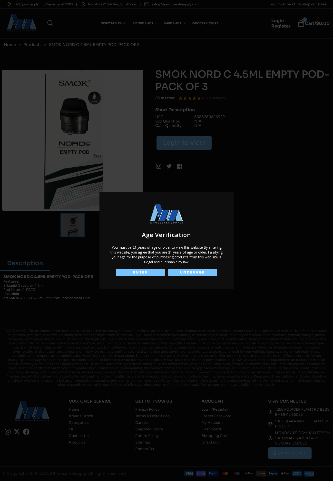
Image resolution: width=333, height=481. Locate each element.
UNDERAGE (192, 272)
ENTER (140, 272)
